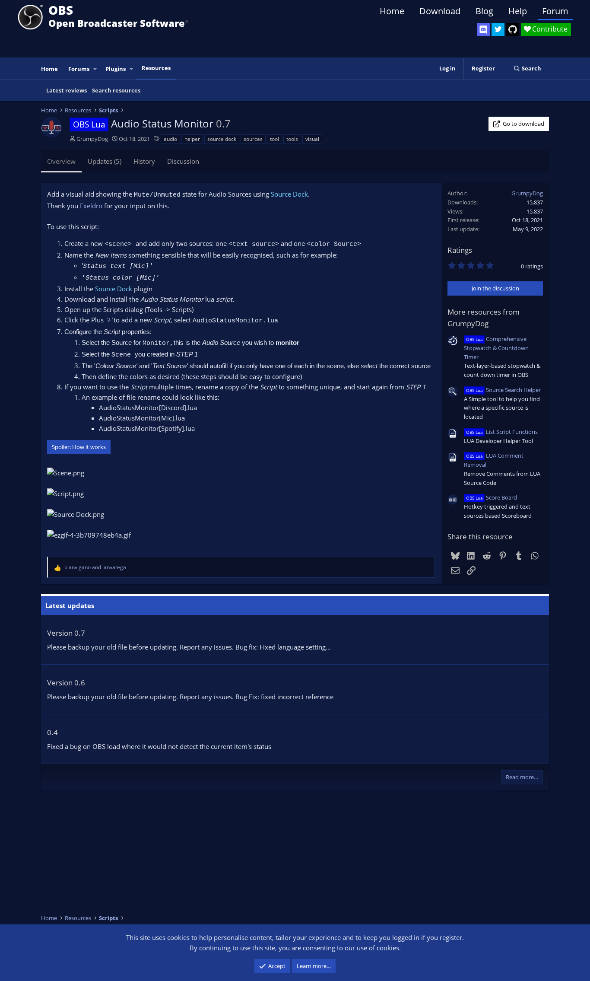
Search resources (116, 90)
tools (292, 139)
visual (312, 139)
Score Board (491, 497)
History (144, 161)
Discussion (183, 161)
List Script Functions (502, 432)
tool (274, 139)
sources (253, 139)
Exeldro (91, 205)
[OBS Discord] (483, 29)
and (95, 567)
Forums (78, 69)
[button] (95, 69)
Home (392, 11)
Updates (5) (104, 161)
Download (439, 11)
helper (192, 139)
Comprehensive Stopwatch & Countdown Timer (496, 348)
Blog (484, 11)
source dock (221, 139)
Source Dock (289, 194)
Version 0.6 (66, 683)
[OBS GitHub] (512, 29)
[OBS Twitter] (498, 29)
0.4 (52, 732)
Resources (156, 68)
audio (170, 139)
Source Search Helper (503, 390)
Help (517, 11)
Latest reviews (66, 90)
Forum (555, 11)
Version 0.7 (66, 633)
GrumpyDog (92, 139)
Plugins (115, 69)
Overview (61, 161)
